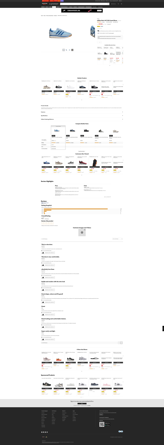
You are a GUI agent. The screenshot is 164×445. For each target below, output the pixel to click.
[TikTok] (43, 432)
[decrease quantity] (98, 42)
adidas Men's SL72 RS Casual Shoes (107, 20)
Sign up (101, 414)
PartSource (53, 417)
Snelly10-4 (43, 258)
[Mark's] (59, 1)
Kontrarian (43, 283)
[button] (108, 3)
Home (42, 15)
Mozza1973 (43, 270)
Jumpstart (63, 420)
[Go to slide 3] (69, 50)
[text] (100, 59)
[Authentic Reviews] (45, 203)
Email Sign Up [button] (103, 0)
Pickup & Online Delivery (44, 414)
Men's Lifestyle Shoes (49, 15)
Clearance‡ (98, 26)
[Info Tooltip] (110, 24)
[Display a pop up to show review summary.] (102, 59)
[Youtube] (47, 432)
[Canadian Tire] (51, 1)
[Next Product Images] (93, 35)
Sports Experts (53, 420)
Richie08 (42, 295)
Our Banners (53, 423)
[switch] (43, 140)
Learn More (101, 420)
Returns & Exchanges (43, 417)
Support (108, 0)
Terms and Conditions (75, 414)
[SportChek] (56, 1)
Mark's (52, 414)
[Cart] (121, 3)
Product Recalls (43, 425)
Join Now (89, 405)
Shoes (45, 15)
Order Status (114, 3)
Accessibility (74, 417)
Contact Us (42, 423)
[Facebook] (41, 432)
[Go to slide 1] (64, 50)
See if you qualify (111, 33)
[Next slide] (123, 51)
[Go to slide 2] (67, 50)
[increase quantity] (101, 42)
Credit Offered (98, 0)
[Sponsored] (82, 10)
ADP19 (42, 332)
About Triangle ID (64, 417)
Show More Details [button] (81, 151)
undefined (43, 320)
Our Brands (63, 414)
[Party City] (62, 1)
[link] (101, 22)
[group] (70, 94)
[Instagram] (45, 432)
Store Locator (43, 420)
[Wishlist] (118, 3)
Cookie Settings (43, 426)
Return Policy (74, 420)
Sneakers (55, 15)
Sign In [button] (121, 0)
